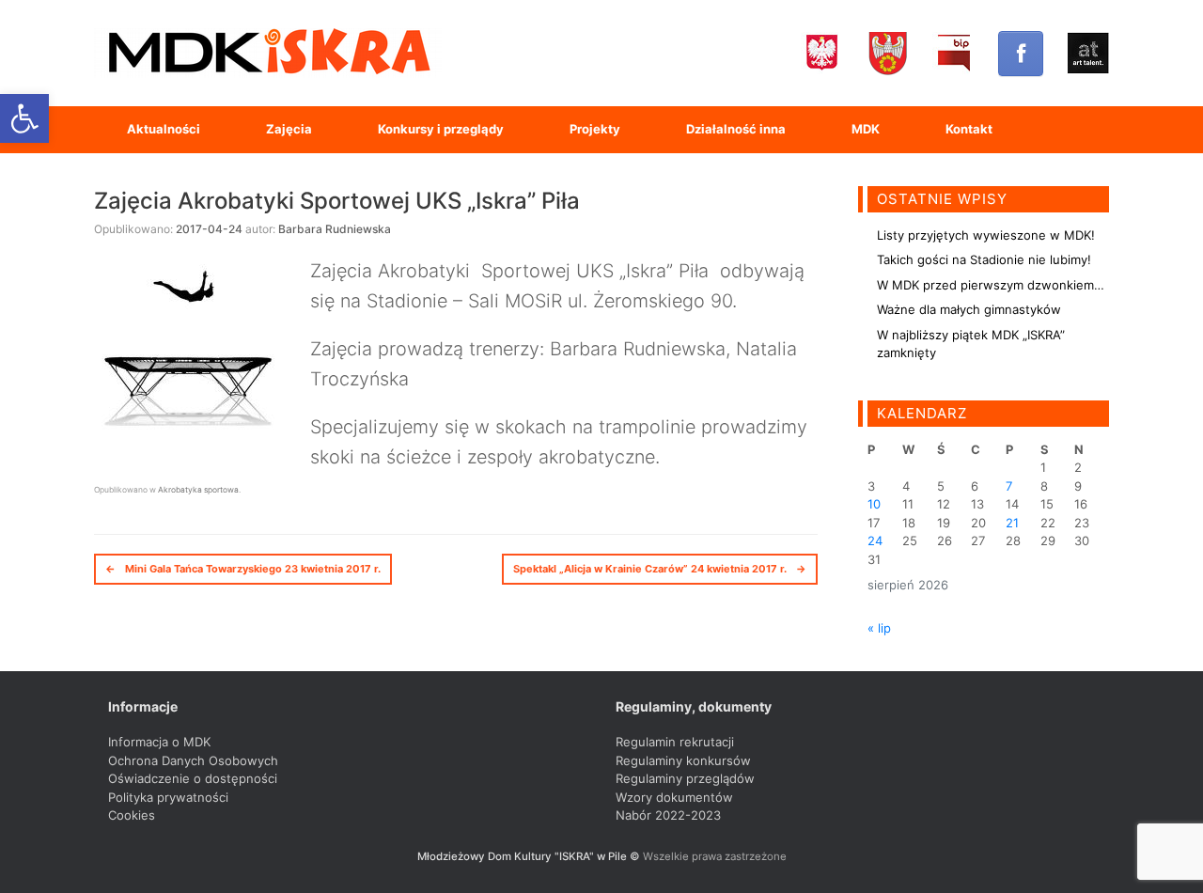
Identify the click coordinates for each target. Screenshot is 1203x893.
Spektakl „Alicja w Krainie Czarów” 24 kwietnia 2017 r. (659, 568)
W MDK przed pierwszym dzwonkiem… (990, 284)
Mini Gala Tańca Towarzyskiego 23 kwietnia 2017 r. (243, 568)
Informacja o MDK (159, 741)
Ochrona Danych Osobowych (193, 760)
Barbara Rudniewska (334, 229)
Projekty (595, 128)
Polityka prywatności (168, 797)
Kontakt (968, 128)
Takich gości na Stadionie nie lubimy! (984, 259)
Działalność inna (736, 128)
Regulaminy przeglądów (685, 778)
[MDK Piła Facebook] (1020, 53)
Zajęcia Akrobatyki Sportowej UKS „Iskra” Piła (337, 200)
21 (1012, 522)
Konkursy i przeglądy (441, 128)
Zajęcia (289, 128)
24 (875, 540)
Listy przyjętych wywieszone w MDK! (986, 235)
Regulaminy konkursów (683, 760)
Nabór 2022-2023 (668, 814)
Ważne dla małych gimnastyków (969, 309)
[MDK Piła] (268, 53)
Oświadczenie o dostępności (192, 778)
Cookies (131, 814)
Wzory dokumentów (674, 797)
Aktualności (163, 128)
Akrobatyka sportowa (198, 489)
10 (874, 503)
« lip (879, 627)
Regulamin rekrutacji (675, 741)
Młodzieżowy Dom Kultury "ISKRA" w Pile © (530, 856)
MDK (865, 128)
